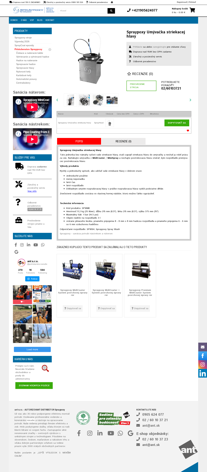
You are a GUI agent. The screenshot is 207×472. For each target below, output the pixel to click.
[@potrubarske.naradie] (21, 262)
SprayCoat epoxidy (24, 45)
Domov (14, 20)
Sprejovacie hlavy (25, 68)
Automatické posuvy (26, 79)
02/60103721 (171, 88)
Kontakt (50, 20)
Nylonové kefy (23, 71)
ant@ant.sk (151, 425)
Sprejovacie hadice (26, 64)
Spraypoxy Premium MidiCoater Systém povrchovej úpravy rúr (140, 293)
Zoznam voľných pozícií (34, 385)
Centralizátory (23, 82)
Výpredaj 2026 (22, 41)
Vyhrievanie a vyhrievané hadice (32, 56)
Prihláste (137, 47)
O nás (24, 20)
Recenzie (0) (142, 74)
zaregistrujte (159, 47)
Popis (79, 141)
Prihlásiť (192, 2)
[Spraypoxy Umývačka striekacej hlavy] (89, 58)
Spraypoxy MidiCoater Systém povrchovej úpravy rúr (72, 293)
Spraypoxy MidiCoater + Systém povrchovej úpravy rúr (106, 293)
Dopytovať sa (177, 123)
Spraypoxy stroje (23, 37)
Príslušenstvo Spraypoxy (28, 49)
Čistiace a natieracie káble (29, 53)
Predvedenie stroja (137, 86)
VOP (32, 20)
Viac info (32, 191)
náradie (31, 420)
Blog (39, 20)
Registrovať (182, 2)
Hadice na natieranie (26, 60)
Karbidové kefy (23, 75)
